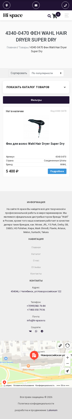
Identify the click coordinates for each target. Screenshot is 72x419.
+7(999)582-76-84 (36, 305)
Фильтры (36, 100)
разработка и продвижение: (36, 410)
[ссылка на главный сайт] (13, 15)
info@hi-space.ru (36, 320)
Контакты (36, 273)
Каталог (36, 254)
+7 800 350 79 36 (36, 309)
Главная (36, 247)
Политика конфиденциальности (36, 403)
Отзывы (36, 267)
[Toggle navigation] (65, 15)
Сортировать (19, 73)
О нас (36, 260)
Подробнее (57, 171)
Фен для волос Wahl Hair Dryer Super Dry (35, 143)
